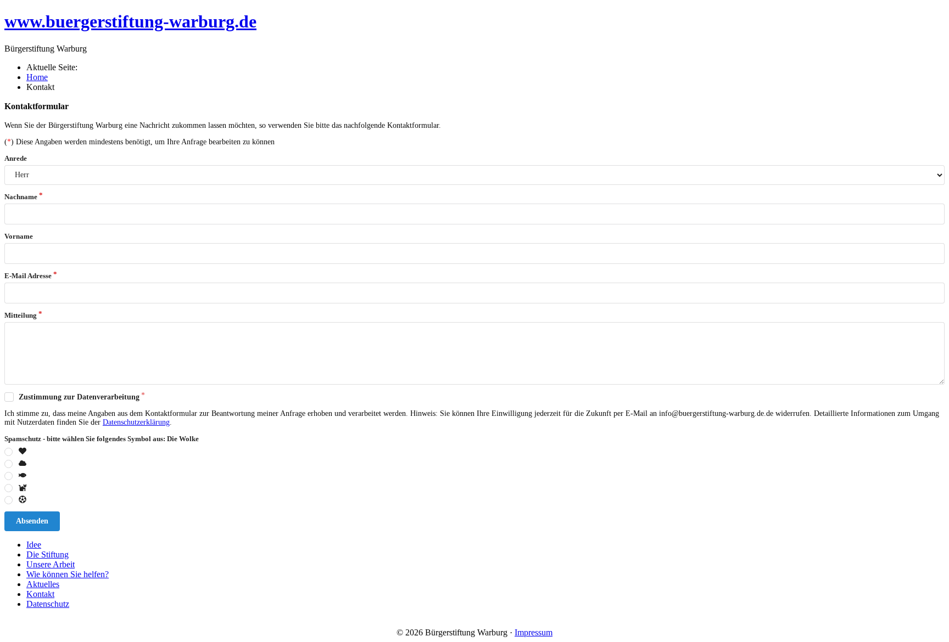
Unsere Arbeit (50, 564)
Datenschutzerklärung (136, 422)
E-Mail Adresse (28, 276)
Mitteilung (20, 315)
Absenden (32, 521)
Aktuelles (42, 584)
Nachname (20, 197)
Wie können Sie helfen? (67, 574)
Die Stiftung (47, 554)
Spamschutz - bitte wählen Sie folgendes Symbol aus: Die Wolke (101, 439)
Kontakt (40, 594)
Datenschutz (47, 604)
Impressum (533, 632)
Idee (33, 544)
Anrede (15, 158)
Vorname (18, 236)
